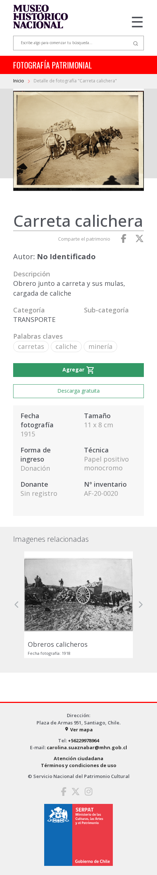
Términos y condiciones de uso (78, 765)
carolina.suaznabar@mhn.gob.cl (87, 747)
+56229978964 (83, 740)
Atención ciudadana (78, 758)
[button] (16, 604)
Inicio (19, 81)
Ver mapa (78, 729)
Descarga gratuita (78, 390)
